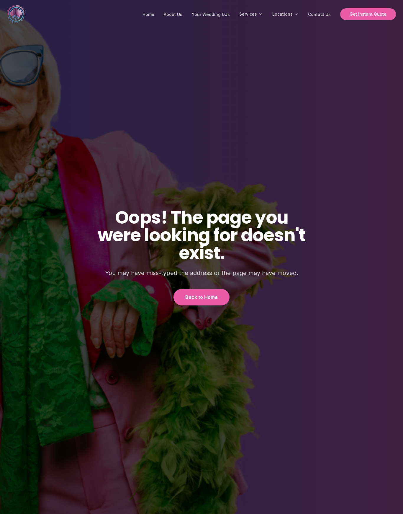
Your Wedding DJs (211, 14)
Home (148, 14)
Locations (282, 14)
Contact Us (319, 14)
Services (248, 14)
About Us (173, 14)
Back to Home (201, 297)
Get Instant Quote (368, 14)
